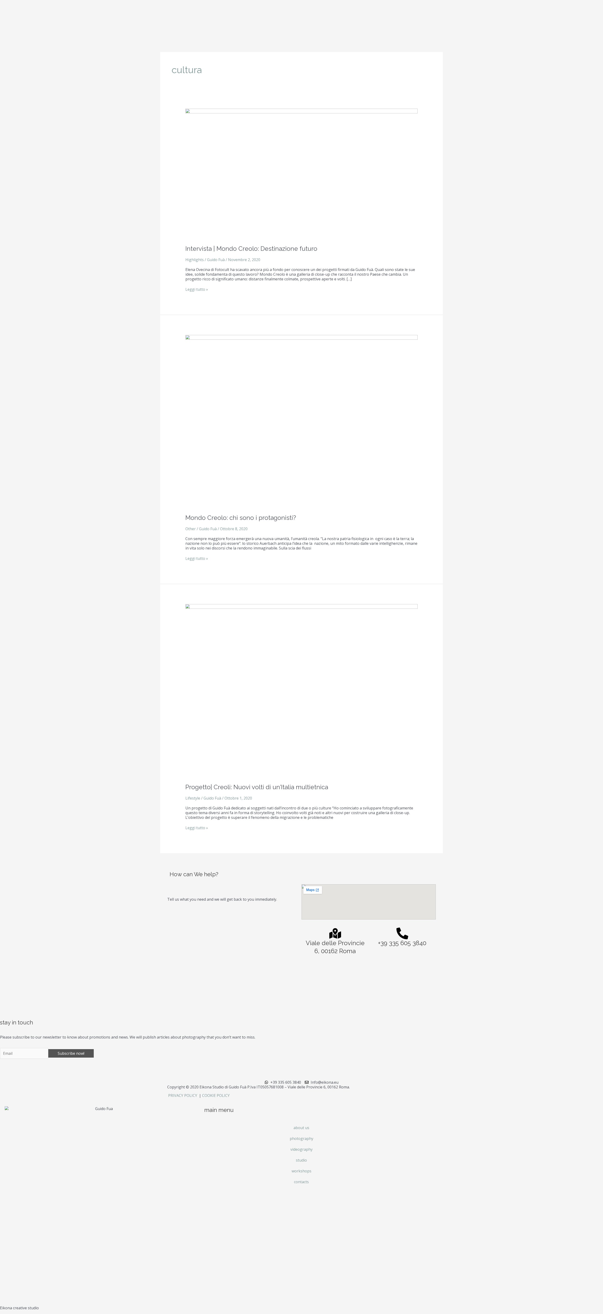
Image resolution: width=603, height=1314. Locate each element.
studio (301, 1160)
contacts (301, 1181)
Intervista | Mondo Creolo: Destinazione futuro (251, 248)
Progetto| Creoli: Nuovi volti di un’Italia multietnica (256, 787)
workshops (301, 1171)
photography (301, 1138)
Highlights (194, 259)
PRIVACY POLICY (183, 1095)
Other (190, 528)
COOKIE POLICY (216, 1095)
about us (301, 1127)
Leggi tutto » (196, 289)
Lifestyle (192, 798)
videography (301, 1149)
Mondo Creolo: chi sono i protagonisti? (240, 517)
